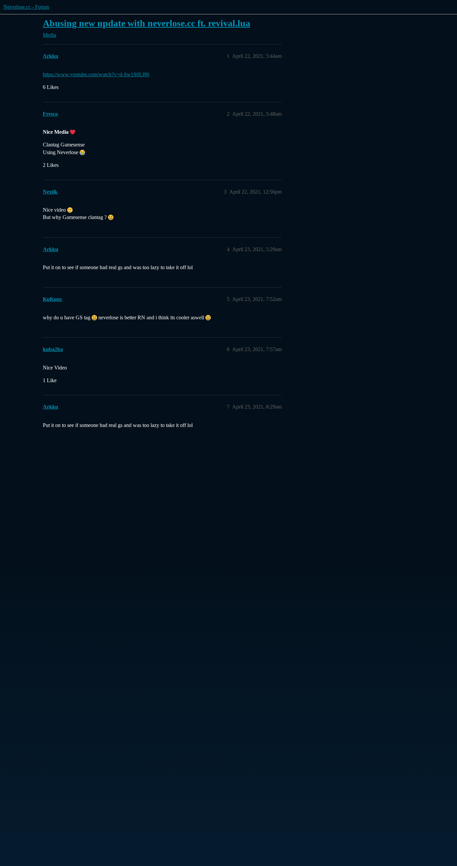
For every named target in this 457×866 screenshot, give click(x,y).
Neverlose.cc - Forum (26, 7)
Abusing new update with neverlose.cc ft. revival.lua (146, 23)
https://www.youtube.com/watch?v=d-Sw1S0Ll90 (96, 74)
